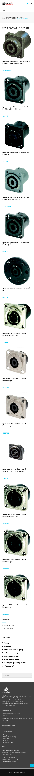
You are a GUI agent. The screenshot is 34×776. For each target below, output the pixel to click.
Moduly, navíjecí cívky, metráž (15, 663)
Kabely (6, 643)
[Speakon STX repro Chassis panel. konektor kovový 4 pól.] (17, 316)
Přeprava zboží (8, 742)
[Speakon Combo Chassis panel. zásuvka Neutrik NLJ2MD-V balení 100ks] (17, 44)
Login (4, 10)
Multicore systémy (11, 653)
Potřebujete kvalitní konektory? (11, 714)
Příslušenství (8, 666)
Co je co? (6, 738)
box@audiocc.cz (8, 625)
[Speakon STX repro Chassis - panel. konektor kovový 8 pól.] (17, 587)
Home (3, 17)
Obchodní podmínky (9, 737)
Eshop (7, 17)
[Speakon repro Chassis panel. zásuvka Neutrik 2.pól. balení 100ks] (17, 180)
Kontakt (5, 740)
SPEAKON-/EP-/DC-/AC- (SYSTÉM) (9, 19)
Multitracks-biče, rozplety (13, 650)
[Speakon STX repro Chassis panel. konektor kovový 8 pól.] (17, 497)
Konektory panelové (11, 659)
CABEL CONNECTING (8, 725)
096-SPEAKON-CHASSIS (22, 19)
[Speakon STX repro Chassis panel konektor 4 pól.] (17, 361)
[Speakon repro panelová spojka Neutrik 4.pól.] (17, 270)
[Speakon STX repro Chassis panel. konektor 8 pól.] (17, 542)
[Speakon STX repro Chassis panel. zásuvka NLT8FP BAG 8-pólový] (17, 452)
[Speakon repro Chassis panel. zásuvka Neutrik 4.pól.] (17, 135)
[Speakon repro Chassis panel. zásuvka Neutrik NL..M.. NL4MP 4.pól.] (17, 89)
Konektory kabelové (11, 656)
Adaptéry (7, 646)
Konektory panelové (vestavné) (17, 17)
